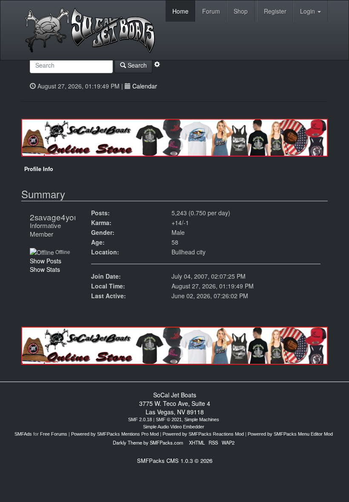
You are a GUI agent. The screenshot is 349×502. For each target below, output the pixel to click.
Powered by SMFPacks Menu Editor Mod (290, 433)
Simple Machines (201, 419)
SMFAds (23, 433)
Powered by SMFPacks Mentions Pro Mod (115, 433)
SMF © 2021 (169, 419)
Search (136, 65)
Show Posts (45, 261)
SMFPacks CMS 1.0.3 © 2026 (174, 460)
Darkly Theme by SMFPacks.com (148, 442)
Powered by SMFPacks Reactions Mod (203, 433)
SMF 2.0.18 (140, 419)
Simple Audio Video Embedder (173, 426)
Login (308, 11)
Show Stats (45, 269)
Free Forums (53, 433)
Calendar (144, 86)
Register (275, 11)
